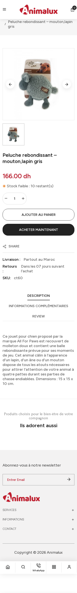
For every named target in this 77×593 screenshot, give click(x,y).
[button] (72, 10)
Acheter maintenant (38, 230)
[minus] (6, 198)
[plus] (23, 198)
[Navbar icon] (4, 9)
